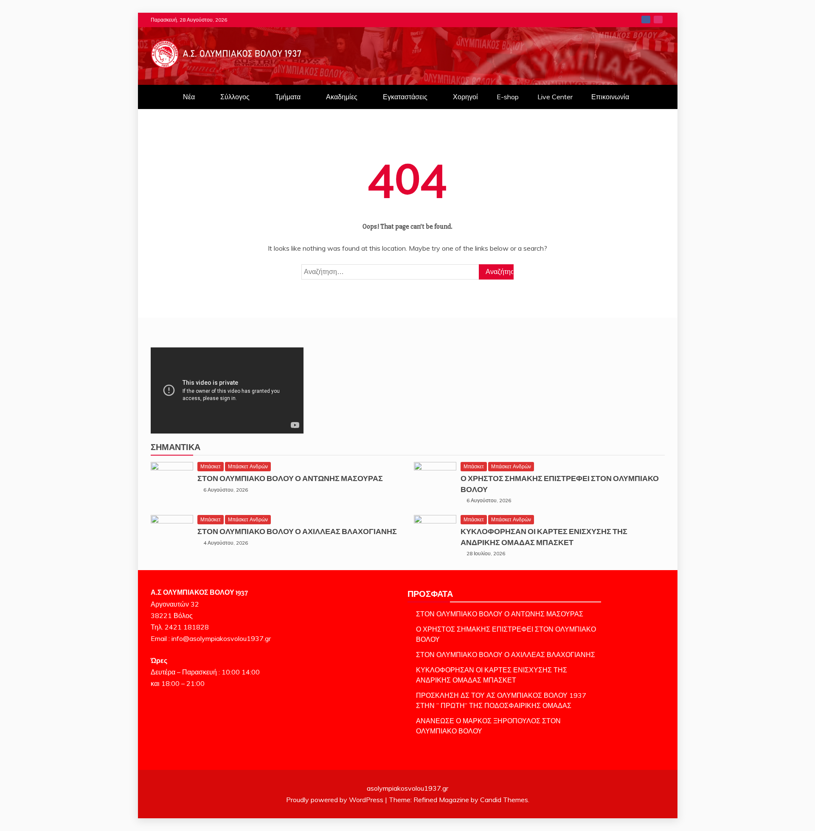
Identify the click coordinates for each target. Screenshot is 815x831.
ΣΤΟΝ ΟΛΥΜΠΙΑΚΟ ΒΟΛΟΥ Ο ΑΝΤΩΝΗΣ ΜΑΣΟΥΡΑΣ (290, 478)
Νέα (189, 96)
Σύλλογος (235, 96)
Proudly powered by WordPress (335, 799)
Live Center (555, 96)
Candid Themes (504, 799)
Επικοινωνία (610, 96)
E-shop (508, 96)
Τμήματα (288, 96)
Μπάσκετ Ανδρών (248, 466)
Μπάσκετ (210, 466)
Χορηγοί (465, 96)
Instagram (658, 19)
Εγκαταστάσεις (405, 96)
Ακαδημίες (341, 96)
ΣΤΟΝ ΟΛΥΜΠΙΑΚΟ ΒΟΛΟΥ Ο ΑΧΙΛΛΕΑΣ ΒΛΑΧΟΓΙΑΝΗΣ (297, 531)
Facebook (645, 19)
